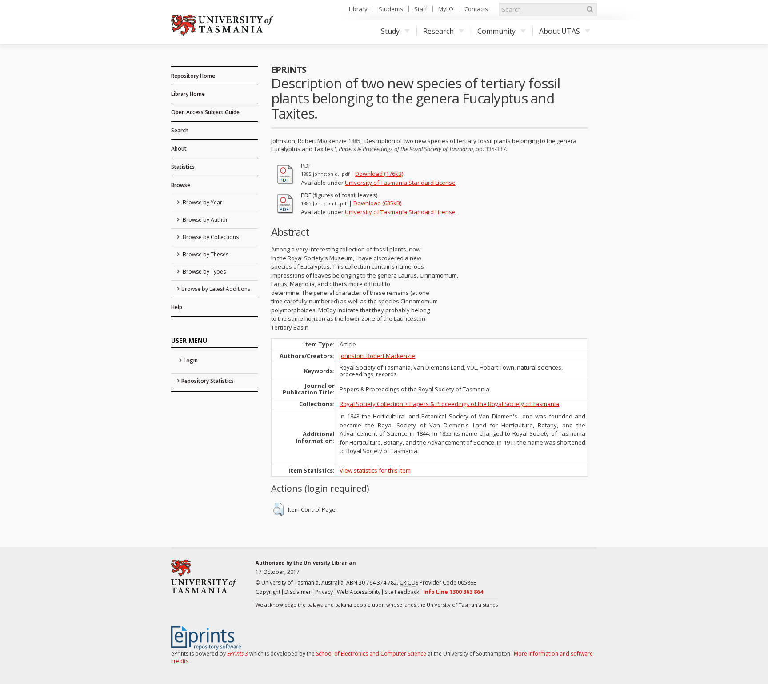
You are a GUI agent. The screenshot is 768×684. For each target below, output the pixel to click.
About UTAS (559, 31)
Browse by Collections (210, 237)
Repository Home (193, 76)
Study (390, 31)
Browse (180, 185)
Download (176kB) (379, 174)
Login (191, 360)
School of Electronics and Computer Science (371, 653)
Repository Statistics (207, 381)
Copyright (268, 592)
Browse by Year (201, 202)
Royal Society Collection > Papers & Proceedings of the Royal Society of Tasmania (449, 404)
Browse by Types (203, 271)
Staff (420, 9)
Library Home (188, 94)
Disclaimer (297, 592)
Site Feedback (401, 592)
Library (358, 9)
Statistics (183, 167)
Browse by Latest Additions (215, 289)
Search (179, 130)
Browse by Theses (204, 254)
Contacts (476, 9)
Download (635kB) (377, 203)
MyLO (445, 9)
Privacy (324, 592)
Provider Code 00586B (438, 582)
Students (391, 9)
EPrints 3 (237, 653)
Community (496, 31)
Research (438, 31)
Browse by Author (204, 219)
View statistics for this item (375, 470)
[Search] (590, 9)
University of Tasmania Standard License (400, 183)
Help (176, 307)
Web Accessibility (358, 592)
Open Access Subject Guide (205, 112)
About (179, 148)
